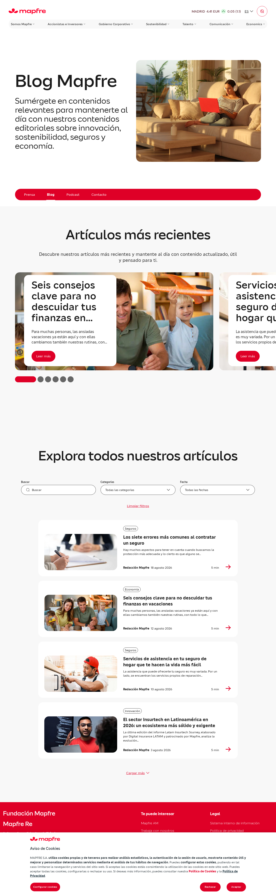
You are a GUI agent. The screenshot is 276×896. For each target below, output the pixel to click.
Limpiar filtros (138, 506)
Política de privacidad (227, 830)
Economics (254, 24)
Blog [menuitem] (50, 194)
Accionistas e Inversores (65, 24)
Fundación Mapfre (29, 813)
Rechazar (210, 886)
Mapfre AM (149, 823)
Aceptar (236, 886)
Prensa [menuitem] (29, 195)
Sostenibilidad (156, 24)
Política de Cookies (202, 871)
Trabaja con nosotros (157, 830)
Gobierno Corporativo (114, 24)
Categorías (107, 482)
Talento (187, 24)
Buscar (25, 482)
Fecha (184, 482)
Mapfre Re (17, 824)
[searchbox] (58, 490)
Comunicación (220, 24)
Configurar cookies (45, 886)
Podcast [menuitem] (72, 195)
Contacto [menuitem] (98, 195)
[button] (262, 11)
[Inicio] (27, 11)
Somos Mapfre (21, 24)
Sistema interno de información (235, 823)
